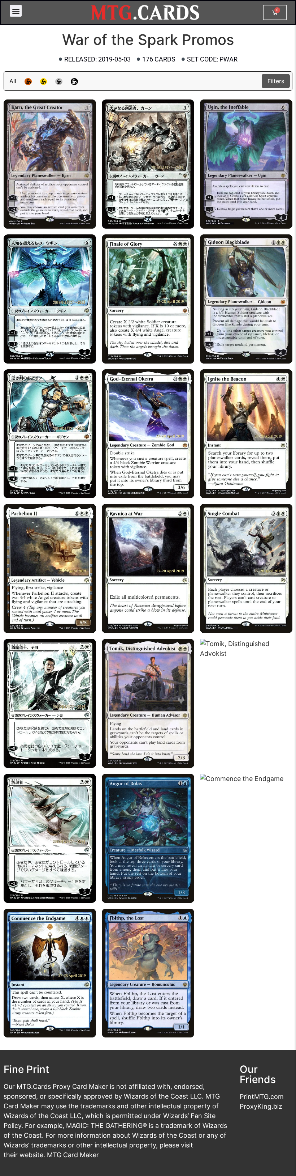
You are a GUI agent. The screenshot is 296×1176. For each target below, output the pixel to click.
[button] (16, 11)
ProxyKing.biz (261, 1106)
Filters (275, 81)
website (31, 1155)
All (12, 81)
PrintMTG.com (262, 1096)
